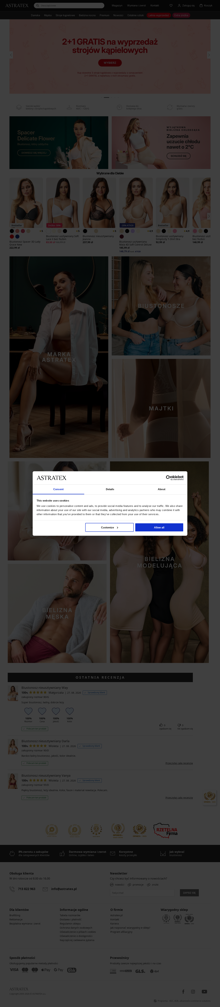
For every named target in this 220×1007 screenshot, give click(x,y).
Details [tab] (110, 489)
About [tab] (161, 489)
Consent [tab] (58, 489)
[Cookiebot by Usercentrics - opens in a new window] (168, 477)
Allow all (159, 527)
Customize (107, 527)
